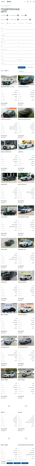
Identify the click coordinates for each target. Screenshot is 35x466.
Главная (2, 5)
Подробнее (10, 460)
